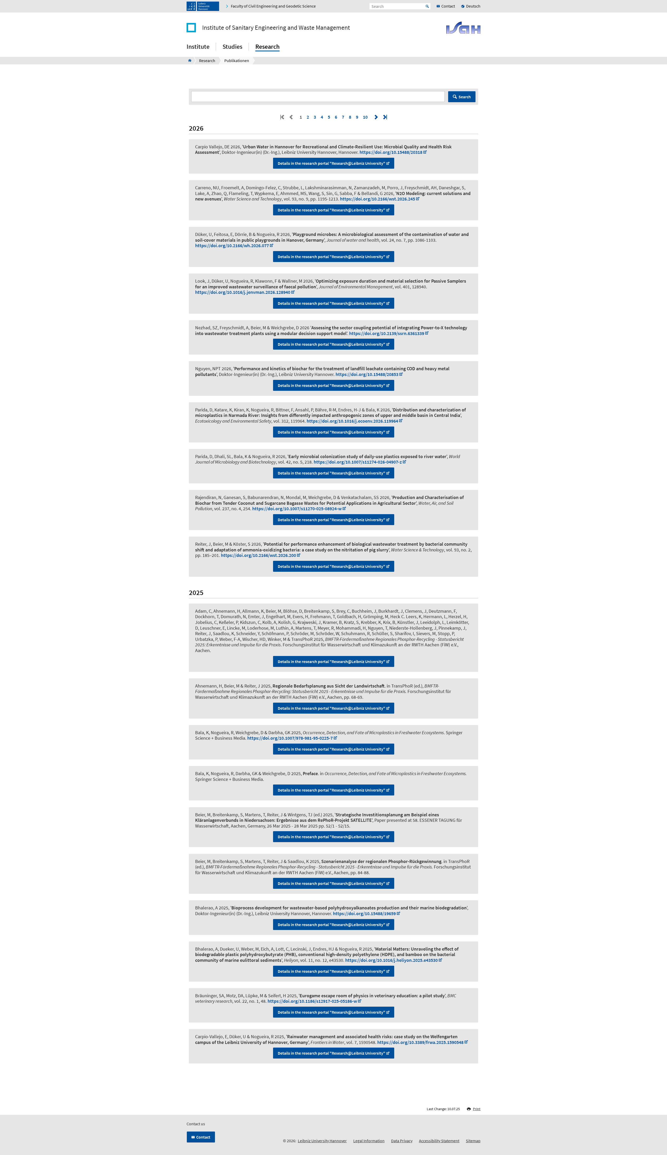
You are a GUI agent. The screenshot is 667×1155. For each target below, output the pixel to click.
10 (365, 117)
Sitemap (473, 1140)
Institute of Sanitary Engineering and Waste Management (276, 28)
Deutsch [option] (473, 6)
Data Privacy (401, 1140)
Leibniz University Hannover (322, 1140)
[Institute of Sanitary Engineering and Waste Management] (188, 60)
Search (465, 96)
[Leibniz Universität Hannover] (203, 6)
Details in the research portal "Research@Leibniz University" (331, 163)
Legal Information (369, 1140)
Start (427, 6)
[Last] (384, 117)
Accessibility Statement (439, 1140)
